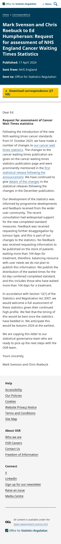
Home (6, 14)
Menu (48, 4)
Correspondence (21, 14)
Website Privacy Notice (21, 407)
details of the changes (24, 181)
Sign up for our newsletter (23, 484)
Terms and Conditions (20, 413)
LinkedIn (11, 478)
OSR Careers (13, 443)
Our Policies (13, 395)
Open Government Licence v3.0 (31, 524)
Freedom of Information (21, 454)
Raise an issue (15, 490)
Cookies (10, 401)
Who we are (13, 437)
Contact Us (12, 449)
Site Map (11, 419)
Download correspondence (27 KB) (29, 92)
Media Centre (14, 496)
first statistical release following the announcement (26, 172)
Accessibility (13, 390)
